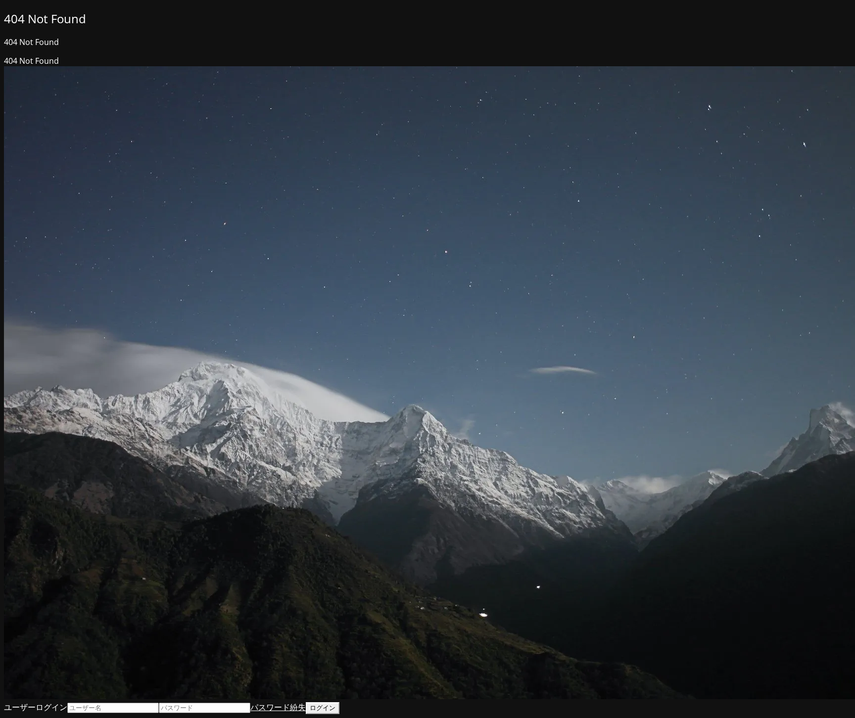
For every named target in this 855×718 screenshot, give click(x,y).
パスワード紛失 (278, 707)
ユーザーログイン (35, 707)
